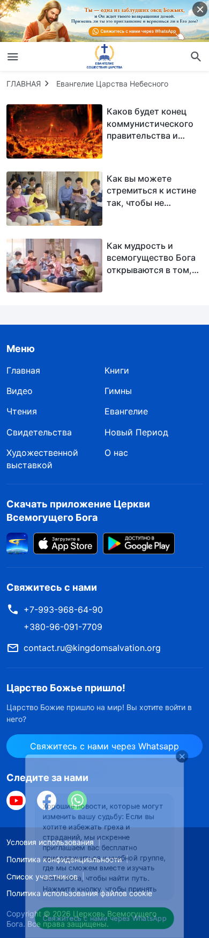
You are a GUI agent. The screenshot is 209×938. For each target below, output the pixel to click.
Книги (116, 370)
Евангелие (126, 411)
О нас (116, 452)
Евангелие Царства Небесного (112, 83)
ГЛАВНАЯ (23, 83)
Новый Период (136, 432)
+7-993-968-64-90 (63, 609)
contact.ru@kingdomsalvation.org (92, 647)
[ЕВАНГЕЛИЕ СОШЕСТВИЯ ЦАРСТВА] (104, 56)
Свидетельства (39, 432)
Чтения (21, 411)
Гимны (118, 390)
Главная (23, 370)
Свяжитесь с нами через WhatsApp (104, 913)
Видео (19, 390)
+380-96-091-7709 (63, 626)
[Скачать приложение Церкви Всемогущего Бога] (17, 543)
